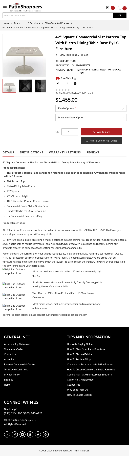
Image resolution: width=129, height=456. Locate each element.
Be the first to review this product (74, 93)
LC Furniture (33, 23)
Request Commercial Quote (19, 364)
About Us (9, 359)
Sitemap (8, 379)
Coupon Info (73, 384)
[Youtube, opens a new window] (30, 434)
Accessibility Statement (17, 344)
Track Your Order (13, 349)
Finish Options (66, 108)
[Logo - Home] (25, 7)
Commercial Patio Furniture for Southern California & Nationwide (89, 377)
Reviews (93, 152)
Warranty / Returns (65, 152)
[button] (111, 7)
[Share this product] (58, 83)
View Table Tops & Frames (73, 54)
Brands (18, 23)
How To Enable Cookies (80, 394)
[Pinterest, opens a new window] (46, 434)
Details (8, 152)
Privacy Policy (12, 374)
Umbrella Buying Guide (80, 344)
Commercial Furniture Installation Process (90, 364)
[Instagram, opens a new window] (22, 434)
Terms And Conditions (16, 369)
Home (6, 23)
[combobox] (64, 15)
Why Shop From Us (77, 389)
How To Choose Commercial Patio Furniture (91, 369)
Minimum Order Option (71, 117)
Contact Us (10, 354)
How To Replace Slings (79, 359)
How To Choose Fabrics (79, 354)
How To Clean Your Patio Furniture (86, 349)
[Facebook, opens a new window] (15, 434)
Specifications (31, 152)
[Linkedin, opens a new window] (7, 434)
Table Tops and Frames (57, 23)
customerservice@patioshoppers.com (66, 314)
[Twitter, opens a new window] (38, 434)
